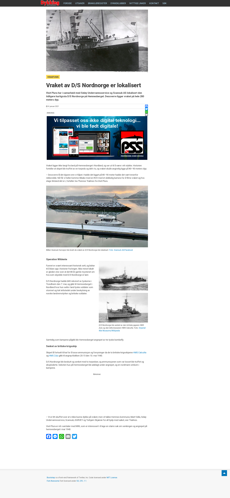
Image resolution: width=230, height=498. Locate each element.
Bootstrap (51, 477)
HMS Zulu (53, 355)
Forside (67, 3)
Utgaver (79, 3)
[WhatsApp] (146, 111)
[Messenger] (55, 436)
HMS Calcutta (139, 352)
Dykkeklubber (118, 3)
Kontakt (154, 3)
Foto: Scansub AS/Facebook (121, 250)
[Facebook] (146, 106)
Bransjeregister (97, 3)
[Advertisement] (97, 392)
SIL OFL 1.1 (81, 481)
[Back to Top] (224, 473)
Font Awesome (53, 481)
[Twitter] (146, 109)
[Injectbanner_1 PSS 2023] (97, 137)
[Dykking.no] (50, 3)
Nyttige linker (137, 3)
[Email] (146, 114)
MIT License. (112, 477)
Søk (164, 3)
